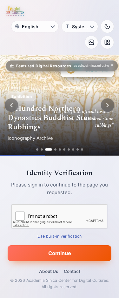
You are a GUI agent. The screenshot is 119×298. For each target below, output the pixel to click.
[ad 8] (73, 149)
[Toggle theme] (107, 26)
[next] (108, 105)
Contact (72, 271)
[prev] (11, 105)
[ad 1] (37, 149)
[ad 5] (60, 149)
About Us (48, 271)
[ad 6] (64, 149)
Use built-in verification (59, 236)
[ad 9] (77, 149)
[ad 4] (55, 149)
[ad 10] (82, 149)
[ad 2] (42, 149)
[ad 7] (69, 149)
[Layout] (107, 42)
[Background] (91, 42)
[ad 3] (48, 149)
